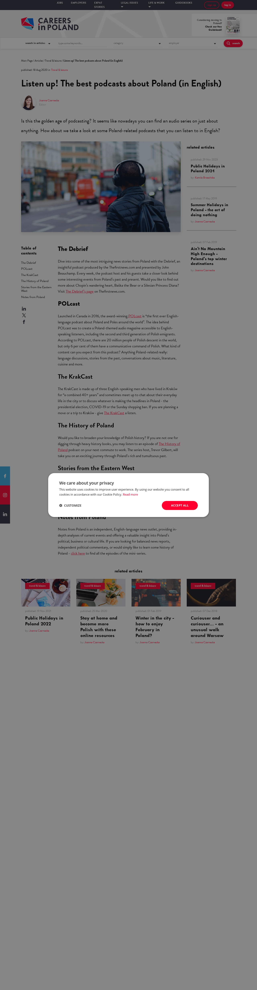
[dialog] (128, 495)
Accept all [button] (180, 505)
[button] (70, 505)
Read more (130, 494)
